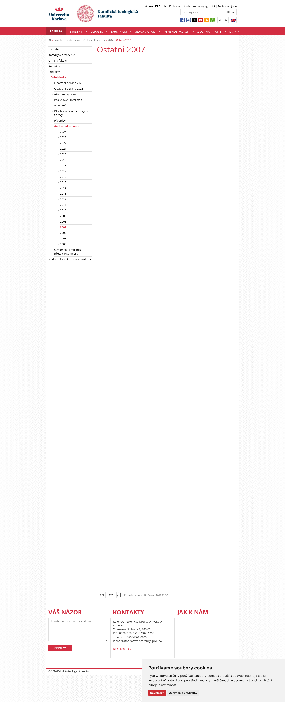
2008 (63, 221)
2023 (63, 137)
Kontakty (54, 66)
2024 (63, 132)
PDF (102, 595)
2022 (63, 143)
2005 (63, 238)
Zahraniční (119, 31)
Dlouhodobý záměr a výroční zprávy (72, 113)
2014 (63, 188)
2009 (63, 216)
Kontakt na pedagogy (195, 6)
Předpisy (54, 72)
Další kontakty (122, 649)
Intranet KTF (152, 6)
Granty (234, 31)
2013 (63, 193)
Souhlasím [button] (157, 692)
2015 (63, 182)
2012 (63, 199)
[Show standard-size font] (220, 19)
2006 (63, 233)
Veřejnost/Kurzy (176, 31)
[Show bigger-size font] (225, 19)
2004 (63, 244)
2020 (63, 154)
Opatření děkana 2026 (68, 88)
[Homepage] (49, 40)
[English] (234, 20)
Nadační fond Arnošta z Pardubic (70, 259)
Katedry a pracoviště (61, 55)
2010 (63, 210)
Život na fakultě (209, 31)
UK (164, 6)
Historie (53, 49)
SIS (213, 6)
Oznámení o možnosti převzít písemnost (68, 251)
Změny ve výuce (227, 6)
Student (76, 31)
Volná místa (61, 105)
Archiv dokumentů (94, 40)
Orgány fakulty (57, 60)
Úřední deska (72, 40)
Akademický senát (66, 94)
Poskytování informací (68, 100)
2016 (63, 177)
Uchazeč (97, 31)
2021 (63, 148)
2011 (63, 205)
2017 (63, 171)
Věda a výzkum (145, 31)
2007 (110, 40)
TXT (111, 595)
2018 (63, 165)
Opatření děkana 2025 (68, 83)
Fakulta (56, 31)
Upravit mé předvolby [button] (183, 692)
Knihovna (174, 6)
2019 (63, 160)
